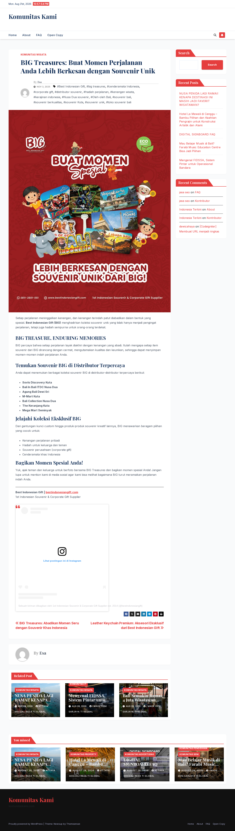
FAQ (39, 35)
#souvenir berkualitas (48, 102)
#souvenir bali (122, 97)
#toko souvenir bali (118, 102)
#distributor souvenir (68, 92)
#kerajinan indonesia (47, 97)
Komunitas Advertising (139, 754)
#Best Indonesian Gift (71, 86)
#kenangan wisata (122, 92)
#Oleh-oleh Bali (101, 97)
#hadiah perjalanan (96, 92)
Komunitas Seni (189, 754)
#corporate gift (43, 92)
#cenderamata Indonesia (123, 86)
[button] (215, 35)
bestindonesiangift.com (62, 492)
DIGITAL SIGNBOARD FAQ (197, 134)
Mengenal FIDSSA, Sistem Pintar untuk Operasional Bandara (89, 700)
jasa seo (184, 192)
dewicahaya (187, 226)
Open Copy (55, 35)
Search (183, 53)
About (26, 35)
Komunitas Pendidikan (193, 748)
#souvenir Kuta (73, 102)
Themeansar (73, 823)
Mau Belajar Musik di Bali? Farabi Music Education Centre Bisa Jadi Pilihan (200, 147)
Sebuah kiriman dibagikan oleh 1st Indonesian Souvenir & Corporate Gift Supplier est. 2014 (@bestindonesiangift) (80, 605)
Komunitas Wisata (33, 54)
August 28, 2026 (29, 770)
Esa (40, 82)
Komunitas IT (78, 684)
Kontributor (202, 201)
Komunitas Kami (33, 16)
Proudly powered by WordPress (26, 823)
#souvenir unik (94, 102)
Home (13, 35)
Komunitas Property (83, 754)
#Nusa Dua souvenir (75, 97)
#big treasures (96, 86)
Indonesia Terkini (190, 209)
